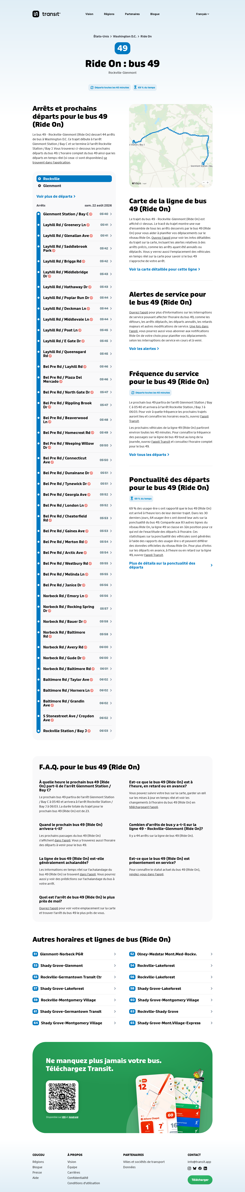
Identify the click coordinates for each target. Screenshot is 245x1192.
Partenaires (132, 14)
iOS (64, 1117)
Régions (109, 14)
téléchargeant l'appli (143, 807)
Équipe (72, 1167)
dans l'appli (62, 840)
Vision (89, 14)
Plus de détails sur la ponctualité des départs (162, 565)
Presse (37, 1172)
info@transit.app (199, 1162)
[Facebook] (200, 1168)
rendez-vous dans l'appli (146, 874)
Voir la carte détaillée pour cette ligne (163, 269)
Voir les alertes (142, 349)
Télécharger (200, 1180)
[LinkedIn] (205, 1168)
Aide (35, 1178)
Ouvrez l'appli (161, 237)
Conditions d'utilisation (84, 1183)
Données (129, 1167)
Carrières (74, 1172)
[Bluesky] (194, 1168)
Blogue (155, 14)
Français (201, 14)
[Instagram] (189, 1168)
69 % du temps (146, 87)
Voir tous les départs (147, 455)
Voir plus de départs (54, 196)
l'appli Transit (160, 441)
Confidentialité (78, 1178)
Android (73, 1117)
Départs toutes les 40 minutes (112, 87)
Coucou (38, 1155)
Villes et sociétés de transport (144, 1162)
